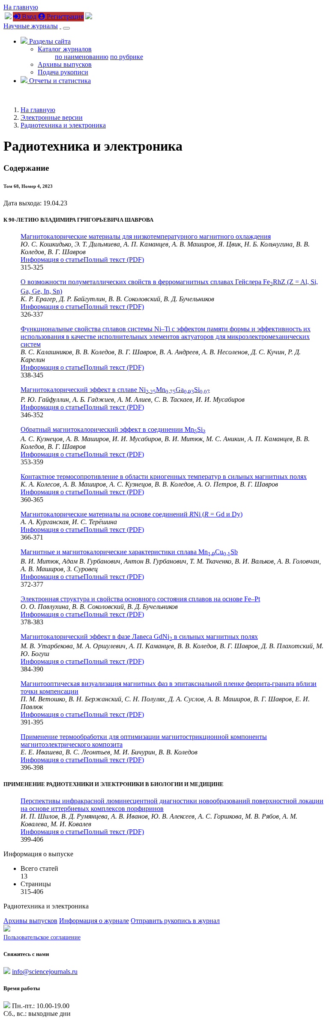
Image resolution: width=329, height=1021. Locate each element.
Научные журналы (30, 26)
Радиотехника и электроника (63, 125)
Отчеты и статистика (59, 80)
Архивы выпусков (65, 64)
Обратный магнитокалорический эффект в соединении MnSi (113, 429)
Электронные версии (52, 117)
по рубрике (126, 56)
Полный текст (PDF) (114, 259)
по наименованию (81, 56)
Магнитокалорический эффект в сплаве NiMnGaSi (115, 389)
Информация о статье (52, 259)
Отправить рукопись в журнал (175, 920)
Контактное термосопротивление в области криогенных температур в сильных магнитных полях (164, 476)
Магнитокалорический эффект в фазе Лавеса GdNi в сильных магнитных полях (139, 636)
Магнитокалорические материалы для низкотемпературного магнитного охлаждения (146, 236)
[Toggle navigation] (66, 28)
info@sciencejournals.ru (45, 971)
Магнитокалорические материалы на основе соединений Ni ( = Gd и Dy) (131, 514)
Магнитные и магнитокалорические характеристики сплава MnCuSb (129, 551)
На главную (20, 7)
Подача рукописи (63, 72)
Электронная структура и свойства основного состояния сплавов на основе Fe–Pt (140, 599)
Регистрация (64, 16)
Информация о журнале (94, 920)
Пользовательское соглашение (42, 937)
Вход (28, 16)
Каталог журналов (65, 49)
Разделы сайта (49, 41)
